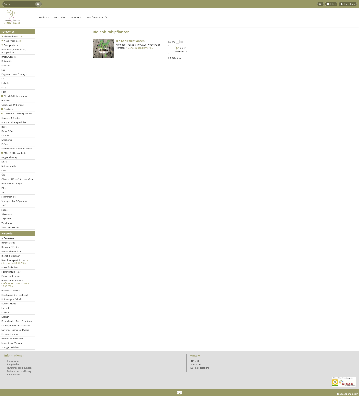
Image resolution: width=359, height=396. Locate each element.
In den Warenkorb (181, 49)
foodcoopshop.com (347, 393)
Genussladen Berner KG (140, 47)
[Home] (18, 17)
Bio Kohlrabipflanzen (130, 41)
